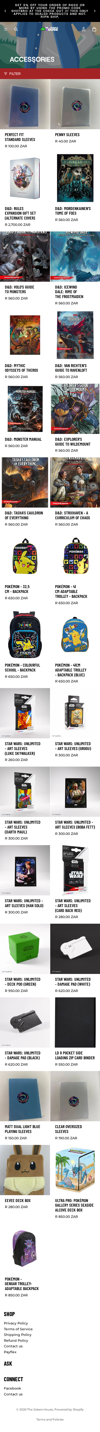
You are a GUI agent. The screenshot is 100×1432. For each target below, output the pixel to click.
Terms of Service (18, 1329)
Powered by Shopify (69, 1409)
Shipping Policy (18, 1334)
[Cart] (94, 29)
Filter (15, 73)
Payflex (10, 1352)
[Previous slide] (5, 11)
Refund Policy (16, 1340)
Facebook (12, 1388)
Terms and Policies (50, 1419)
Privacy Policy (16, 1323)
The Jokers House (40, 1409)
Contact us (13, 1346)
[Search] (16, 29)
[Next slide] (94, 11)
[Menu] (5, 29)
